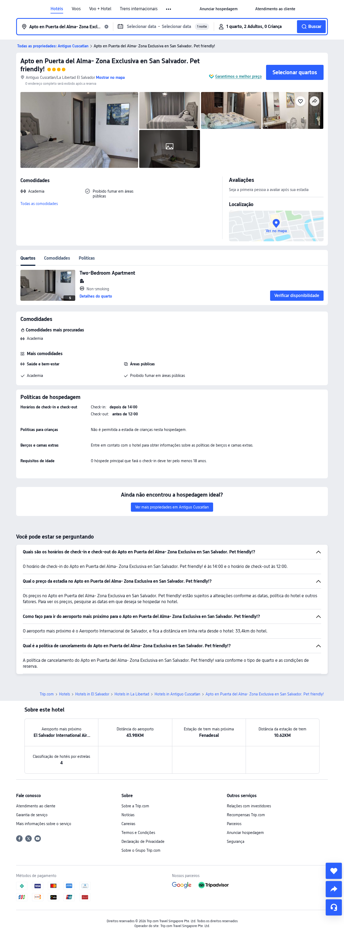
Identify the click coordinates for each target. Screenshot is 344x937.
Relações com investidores (249, 806)
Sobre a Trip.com (135, 806)
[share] (334, 889)
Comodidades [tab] (57, 258)
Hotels (64, 694)
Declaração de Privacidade (142, 841)
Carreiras (128, 824)
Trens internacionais (138, 8)
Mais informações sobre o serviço (43, 824)
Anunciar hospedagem (245, 832)
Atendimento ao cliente (35, 806)
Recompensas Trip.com (246, 815)
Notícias (127, 815)
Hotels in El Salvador (92, 694)
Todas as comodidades (39, 203)
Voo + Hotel (100, 8)
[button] (169, 9)
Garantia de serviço (32, 815)
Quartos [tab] (27, 258)
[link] (218, 8)
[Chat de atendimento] (334, 907)
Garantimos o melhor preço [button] (238, 76)
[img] (79, 130)
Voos (76, 8)
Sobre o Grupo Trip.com (140, 850)
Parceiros (234, 824)
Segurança (235, 841)
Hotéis (57, 8)
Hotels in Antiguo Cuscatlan (177, 694)
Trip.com (47, 694)
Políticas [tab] (87, 258)
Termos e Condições (138, 832)
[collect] (334, 871)
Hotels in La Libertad (131, 694)
